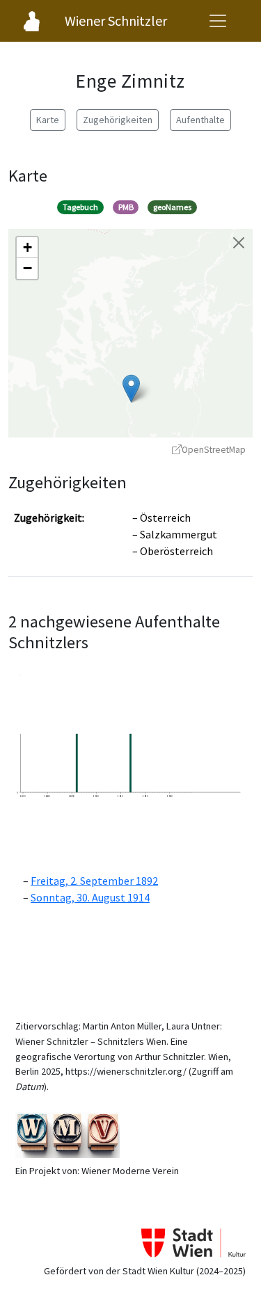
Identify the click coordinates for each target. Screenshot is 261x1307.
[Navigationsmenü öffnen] (217, 21)
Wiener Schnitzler (116, 20)
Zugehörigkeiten (117, 119)
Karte (47, 119)
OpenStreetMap (214, 450)
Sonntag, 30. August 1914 (90, 897)
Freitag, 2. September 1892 (94, 881)
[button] (131, 388)
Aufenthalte (200, 119)
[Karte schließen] (238, 242)
